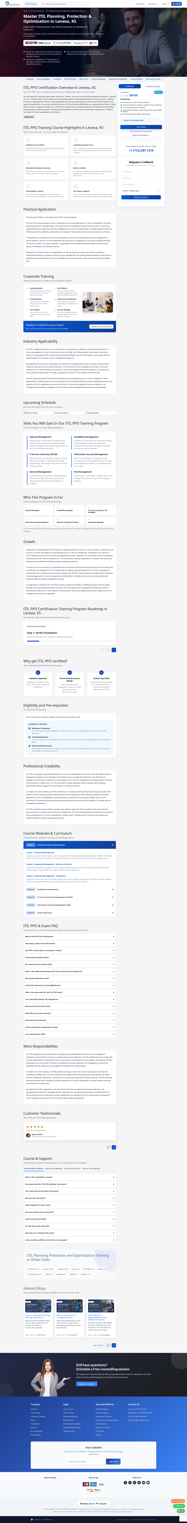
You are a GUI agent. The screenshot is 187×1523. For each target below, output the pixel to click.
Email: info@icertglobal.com (138, 1420)
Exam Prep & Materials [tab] (53, 1168)
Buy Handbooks (37, 1431)
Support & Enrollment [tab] (72, 1168)
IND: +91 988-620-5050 (137, 1416)
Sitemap (34, 1427)
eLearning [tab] (129, 86)
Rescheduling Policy (70, 1416)
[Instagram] (139, 1482)
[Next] (114, 1345)
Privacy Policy (68, 1413)
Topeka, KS (73, 1274)
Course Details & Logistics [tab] (33, 1168)
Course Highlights (43, 79)
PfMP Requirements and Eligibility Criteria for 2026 (99, 1316)
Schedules (57, 79)
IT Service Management (37, 11)
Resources (152, 4)
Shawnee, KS (60, 1274)
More (165, 4)
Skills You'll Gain (70, 79)
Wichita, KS (85, 1274)
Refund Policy (68, 1420)
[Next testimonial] (114, 1147)
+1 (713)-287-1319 (141, 150)
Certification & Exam (153, 79)
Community (35, 1424)
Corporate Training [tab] (153, 86)
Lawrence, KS (63, 1269)
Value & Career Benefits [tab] (91, 1168)
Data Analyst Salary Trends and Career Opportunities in (69, 1316)
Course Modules (136, 79)
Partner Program (102, 1413)
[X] (130, 1482)
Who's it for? (83, 79)
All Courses (32, 4)
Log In (177, 4)
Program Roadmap (98, 79)
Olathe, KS (102, 1269)
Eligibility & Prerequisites (118, 79)
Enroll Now (141, 127)
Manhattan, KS (88, 1269)
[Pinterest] (143, 1482)
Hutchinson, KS (33, 1269)
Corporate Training (38, 1416)
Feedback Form (69, 1431)
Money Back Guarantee (72, 1424)
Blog (32, 1420)
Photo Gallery (36, 1435)
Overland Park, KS (34, 1274)
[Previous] (108, 1345)
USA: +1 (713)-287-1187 (137, 1409)
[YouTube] (148, 1482)
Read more (29, 117)
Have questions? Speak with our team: (141, 146)
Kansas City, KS (48, 1269)
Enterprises (140, 4)
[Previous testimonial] (108, 1147)
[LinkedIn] (134, 1482)
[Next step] (114, 650)
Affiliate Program (102, 1409)
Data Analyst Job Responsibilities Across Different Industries (34, 1317)
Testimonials (35, 1413)
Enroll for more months (140, 135)
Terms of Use (68, 1409)
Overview (30, 79)
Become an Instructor (104, 1416)
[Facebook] (125, 1482)
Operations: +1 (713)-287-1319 (140, 1413)
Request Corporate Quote (101, 326)
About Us (34, 1409)
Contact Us (100, 1431)
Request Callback (141, 197)
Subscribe (113, 1461)
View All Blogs (98, 1345)
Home (26, 11)
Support (99, 1435)
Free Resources (101, 1424)
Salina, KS (48, 1274)
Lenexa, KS (75, 1269)
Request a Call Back (87, 1384)
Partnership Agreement (72, 1427)
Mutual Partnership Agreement (107, 1420)
